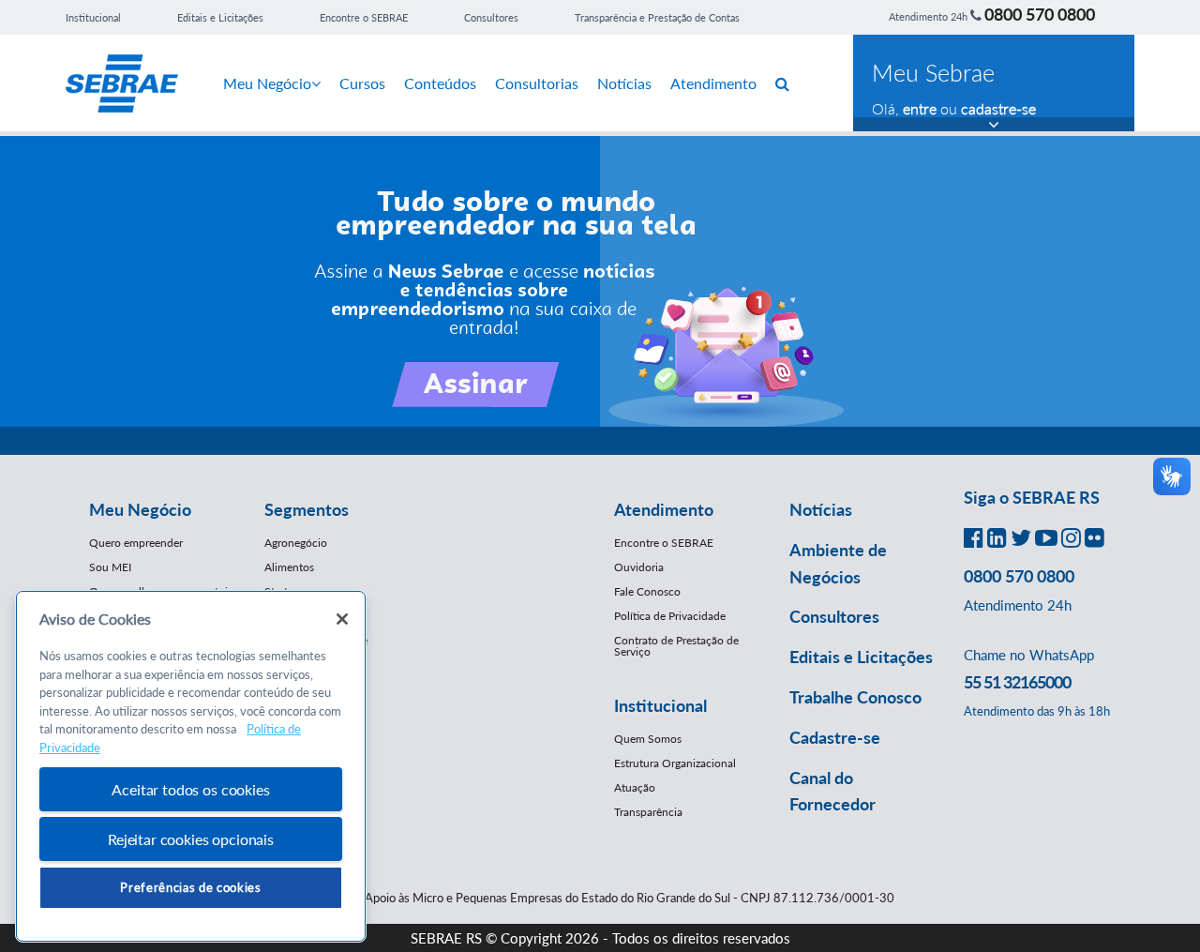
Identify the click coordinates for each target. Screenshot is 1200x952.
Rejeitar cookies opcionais (191, 839)
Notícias (624, 83)
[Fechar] (342, 619)
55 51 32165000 (1017, 682)
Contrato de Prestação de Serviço (676, 645)
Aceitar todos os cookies (190, 789)
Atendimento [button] (663, 509)
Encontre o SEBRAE (364, 17)
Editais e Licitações (220, 17)
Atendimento (713, 83)
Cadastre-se (834, 737)
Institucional (93, 17)
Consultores (491, 17)
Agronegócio (295, 543)
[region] (191, 767)
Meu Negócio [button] (140, 509)
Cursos (362, 83)
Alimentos (289, 567)
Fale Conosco (647, 591)
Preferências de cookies (190, 887)
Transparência (648, 812)
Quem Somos (648, 739)
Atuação (634, 787)
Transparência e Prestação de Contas (657, 17)
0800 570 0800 (1039, 14)
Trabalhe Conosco (855, 697)
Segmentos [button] (306, 509)
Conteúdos (440, 83)
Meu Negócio (267, 83)
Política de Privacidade (670, 616)
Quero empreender (136, 543)
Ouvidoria (639, 567)
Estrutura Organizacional (675, 763)
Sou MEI (110, 567)
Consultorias (536, 83)
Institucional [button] (660, 705)
